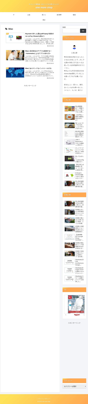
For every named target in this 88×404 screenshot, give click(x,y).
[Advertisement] (30, 99)
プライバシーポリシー (44, 398)
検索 (64, 27)
